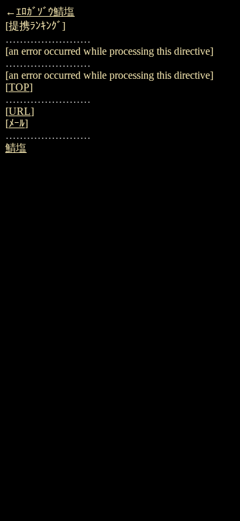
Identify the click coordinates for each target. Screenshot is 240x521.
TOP (19, 87)
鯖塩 (16, 148)
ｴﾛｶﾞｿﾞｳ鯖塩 (45, 11)
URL (20, 111)
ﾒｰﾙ (17, 123)
